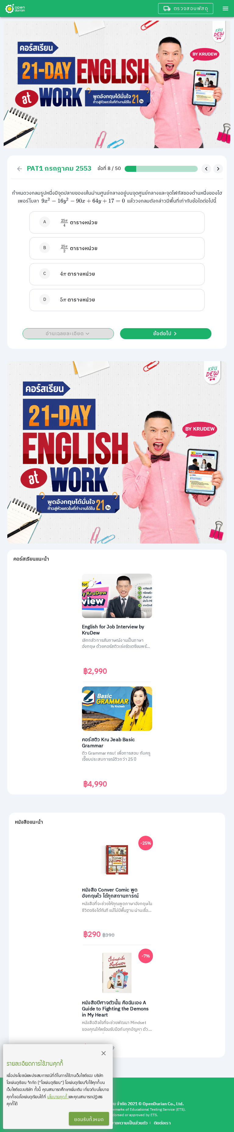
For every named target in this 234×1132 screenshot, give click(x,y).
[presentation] (83, 201)
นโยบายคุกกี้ (58, 1096)
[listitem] (117, 222)
